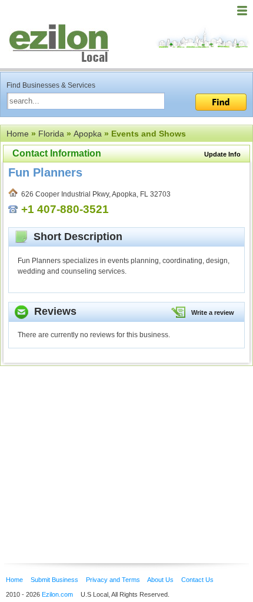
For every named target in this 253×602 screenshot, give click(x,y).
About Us (160, 579)
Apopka (88, 133)
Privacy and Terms (113, 579)
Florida (51, 133)
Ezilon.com (57, 594)
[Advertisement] (94, 446)
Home (17, 133)
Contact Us (197, 579)
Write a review (212, 312)
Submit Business (54, 579)
